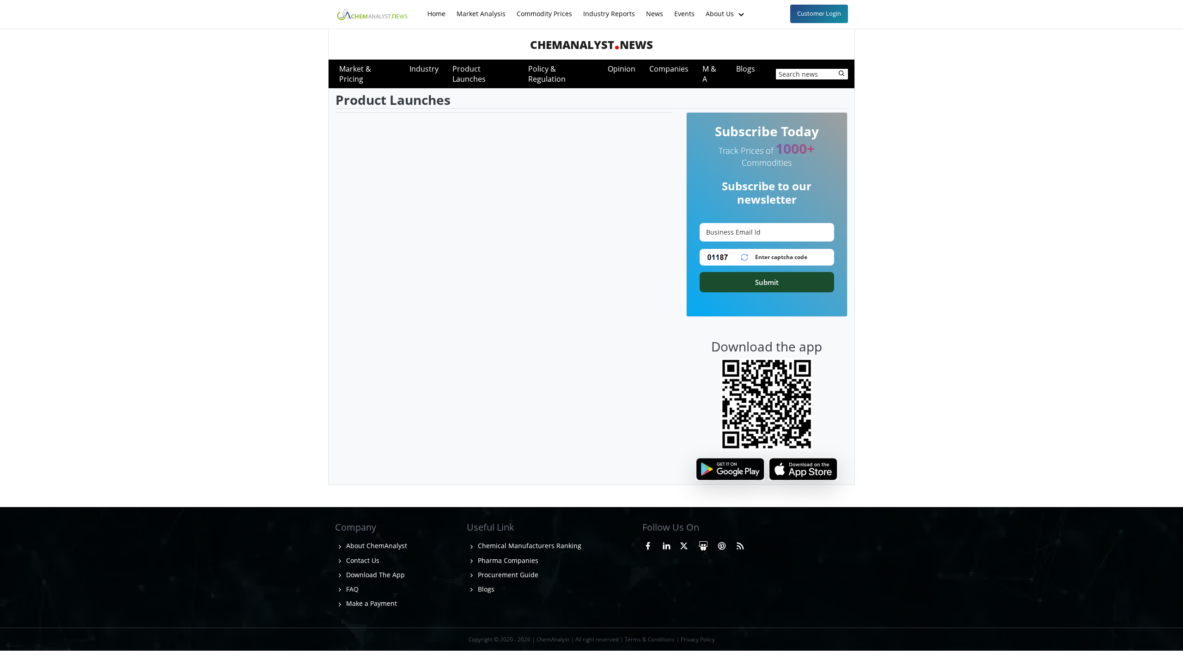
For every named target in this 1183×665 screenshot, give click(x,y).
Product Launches (469, 74)
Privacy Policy (698, 639)
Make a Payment (370, 603)
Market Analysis (481, 9)
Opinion (621, 69)
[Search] (842, 74)
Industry (424, 69)
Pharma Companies (507, 560)
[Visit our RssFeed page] (740, 544)
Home (436, 9)
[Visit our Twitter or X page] (684, 544)
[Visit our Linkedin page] (666, 544)
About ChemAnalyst (375, 545)
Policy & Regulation (547, 74)
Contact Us (361, 560)
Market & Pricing (355, 74)
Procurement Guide (507, 574)
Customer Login (819, 13)
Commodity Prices (544, 9)
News (654, 9)
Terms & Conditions (650, 639)
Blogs (745, 69)
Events (684, 9)
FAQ (351, 589)
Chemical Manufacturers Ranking (528, 545)
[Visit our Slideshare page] (703, 544)
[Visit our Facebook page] (647, 544)
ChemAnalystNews (591, 44)
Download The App (374, 574)
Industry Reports (609, 9)
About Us (721, 9)
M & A (709, 74)
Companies (669, 69)
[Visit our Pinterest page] (721, 544)
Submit (767, 282)
